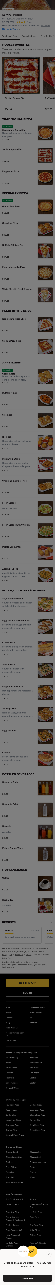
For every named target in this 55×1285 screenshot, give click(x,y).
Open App (27, 1278)
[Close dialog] (49, 1254)
